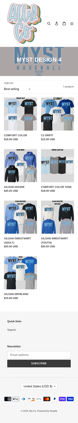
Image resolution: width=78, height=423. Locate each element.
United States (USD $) (38, 386)
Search (11, 329)
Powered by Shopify (47, 411)
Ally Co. (33, 411)
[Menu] (72, 23)
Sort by (8, 83)
